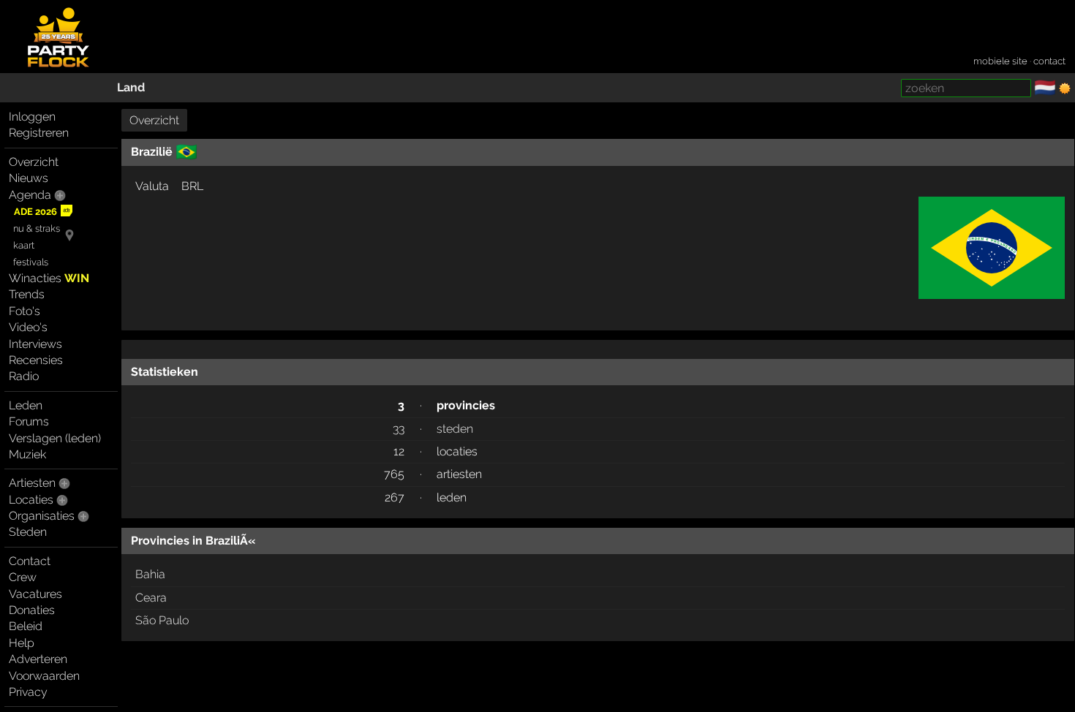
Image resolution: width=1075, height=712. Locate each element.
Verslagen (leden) (55, 438)
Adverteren (38, 659)
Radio (24, 376)
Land (131, 87)
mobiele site (1000, 61)
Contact (29, 561)
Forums (29, 421)
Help (21, 643)
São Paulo (162, 620)
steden (455, 429)
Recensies (36, 360)
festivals (30, 262)
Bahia (150, 574)
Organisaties (42, 516)
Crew (23, 577)
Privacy (28, 692)
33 (398, 429)
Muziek (27, 454)
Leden (25, 405)
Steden (28, 532)
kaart (23, 245)
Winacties (49, 278)
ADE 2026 (35, 211)
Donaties (32, 610)
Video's (28, 327)
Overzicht (34, 162)
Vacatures (35, 594)
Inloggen (32, 117)
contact (1049, 61)
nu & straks (36, 228)
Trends (27, 294)
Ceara (151, 598)
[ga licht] (1065, 88)
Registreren (39, 133)
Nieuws (28, 178)
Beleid (25, 626)
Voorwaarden (44, 676)
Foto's (24, 311)
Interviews (35, 344)
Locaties (31, 500)
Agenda (30, 195)
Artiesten (32, 483)
